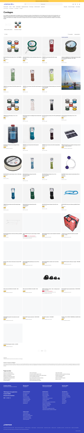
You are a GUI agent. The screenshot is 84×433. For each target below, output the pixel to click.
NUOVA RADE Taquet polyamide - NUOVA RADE (31, 316)
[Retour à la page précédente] (39, 351)
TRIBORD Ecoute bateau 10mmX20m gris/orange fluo (32, 86)
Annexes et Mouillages (59, 376)
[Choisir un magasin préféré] (73, 4)
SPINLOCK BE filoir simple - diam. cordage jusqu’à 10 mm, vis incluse (51, 289)
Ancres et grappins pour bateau (34, 376)
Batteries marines (58, 379)
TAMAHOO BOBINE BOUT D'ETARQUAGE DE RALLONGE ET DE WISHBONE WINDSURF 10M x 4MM (71, 58)
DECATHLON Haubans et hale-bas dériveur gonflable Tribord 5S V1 (13, 234)
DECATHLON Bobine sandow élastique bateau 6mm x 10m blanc (32, 58)
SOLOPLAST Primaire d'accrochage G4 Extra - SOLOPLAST (12, 145)
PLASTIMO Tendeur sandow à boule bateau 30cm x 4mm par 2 (71, 175)
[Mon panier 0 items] (79, 4)
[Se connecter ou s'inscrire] (77, 4)
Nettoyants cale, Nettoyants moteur (9, 376)
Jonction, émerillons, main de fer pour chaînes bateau (38, 375)
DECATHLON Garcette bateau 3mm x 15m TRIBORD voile (12, 58)
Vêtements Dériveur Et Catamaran (35, 379)
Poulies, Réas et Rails (59, 372)
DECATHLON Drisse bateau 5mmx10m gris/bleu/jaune (51, 115)
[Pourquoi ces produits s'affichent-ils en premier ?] (68, 34)
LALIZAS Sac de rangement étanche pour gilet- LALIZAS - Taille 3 (70, 234)
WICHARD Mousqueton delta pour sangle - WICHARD (71, 261)
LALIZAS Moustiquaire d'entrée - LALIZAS (11, 344)
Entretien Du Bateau (7, 380)
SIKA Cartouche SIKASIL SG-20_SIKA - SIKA (11, 288)
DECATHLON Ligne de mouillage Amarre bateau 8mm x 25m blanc (32, 116)
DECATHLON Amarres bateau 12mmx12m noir (50, 204)
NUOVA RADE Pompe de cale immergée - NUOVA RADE (31, 234)
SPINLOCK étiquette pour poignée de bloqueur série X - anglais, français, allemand (71, 145)
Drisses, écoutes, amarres (8, 29)
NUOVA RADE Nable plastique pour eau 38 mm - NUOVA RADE (31, 262)
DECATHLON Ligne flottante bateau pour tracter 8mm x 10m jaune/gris (51, 87)
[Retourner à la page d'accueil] (9, 4)
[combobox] (77, 34)
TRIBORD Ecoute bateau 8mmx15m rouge (49, 57)
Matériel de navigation (7, 379)
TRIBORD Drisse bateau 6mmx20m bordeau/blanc (51, 144)
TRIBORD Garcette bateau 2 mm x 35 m (10, 115)
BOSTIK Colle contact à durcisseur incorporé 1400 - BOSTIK (13, 262)
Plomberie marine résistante (60, 375)
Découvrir (71, 87)
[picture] (13, 46)
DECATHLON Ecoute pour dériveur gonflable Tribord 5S (71, 205)
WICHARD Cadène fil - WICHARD (48, 316)
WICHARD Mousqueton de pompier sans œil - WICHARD (12, 317)
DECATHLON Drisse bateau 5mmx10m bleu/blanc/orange (29, 175)
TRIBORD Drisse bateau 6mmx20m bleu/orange (12, 204)
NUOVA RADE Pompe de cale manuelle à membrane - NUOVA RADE (51, 234)
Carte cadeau (78, 6)
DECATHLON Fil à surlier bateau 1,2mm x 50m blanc (12, 174)
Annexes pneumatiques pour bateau (35, 380)
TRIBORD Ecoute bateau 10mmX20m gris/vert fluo (12, 86)
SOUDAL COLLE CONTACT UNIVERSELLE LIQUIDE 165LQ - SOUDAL (71, 317)
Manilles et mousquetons (7, 375)
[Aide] (75, 4)
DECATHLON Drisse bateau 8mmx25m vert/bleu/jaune (29, 205)
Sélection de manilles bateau (8, 372)
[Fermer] (79, 1)
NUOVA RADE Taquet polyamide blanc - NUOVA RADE (71, 288)
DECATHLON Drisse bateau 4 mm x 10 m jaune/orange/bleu (49, 175)
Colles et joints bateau (33, 372)
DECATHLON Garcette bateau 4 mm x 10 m (69, 115)
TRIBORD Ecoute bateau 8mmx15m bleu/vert (31, 144)
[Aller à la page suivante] (45, 351)
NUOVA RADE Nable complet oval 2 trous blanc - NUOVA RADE (50, 262)
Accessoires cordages (17, 29)
